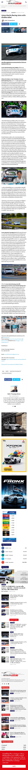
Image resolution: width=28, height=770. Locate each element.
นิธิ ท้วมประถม (6, 337)
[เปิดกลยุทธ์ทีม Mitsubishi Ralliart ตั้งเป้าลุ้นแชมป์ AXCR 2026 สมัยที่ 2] (5, 727)
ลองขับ (5, 340)
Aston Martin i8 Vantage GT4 (15, 371)
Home (2, 5)
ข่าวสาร (5, 5)
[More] (19, 24)
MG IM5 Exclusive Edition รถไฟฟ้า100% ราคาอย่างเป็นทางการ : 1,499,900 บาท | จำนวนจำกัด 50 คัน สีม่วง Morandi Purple (18, 612)
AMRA (7, 371)
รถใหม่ (19, 339)
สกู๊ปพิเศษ (12, 720)
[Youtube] (15, 406)
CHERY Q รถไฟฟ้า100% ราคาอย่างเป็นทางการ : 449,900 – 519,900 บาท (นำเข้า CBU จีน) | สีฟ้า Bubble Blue (13, 588)
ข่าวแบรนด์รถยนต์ (11, 364)
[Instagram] (4, 684)
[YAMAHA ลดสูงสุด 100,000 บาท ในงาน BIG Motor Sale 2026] (5, 605)
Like (26, 548)
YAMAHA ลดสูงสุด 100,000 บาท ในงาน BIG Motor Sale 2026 (18, 603)
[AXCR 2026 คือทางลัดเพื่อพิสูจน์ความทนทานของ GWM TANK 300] (5, 720)
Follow (25, 551)
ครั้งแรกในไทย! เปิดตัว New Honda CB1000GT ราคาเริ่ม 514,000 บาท (16, 596)
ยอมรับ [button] (14, 766)
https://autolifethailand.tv (14, 396)
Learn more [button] (5, 762)
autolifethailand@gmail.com (12, 354)
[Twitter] (6, 684)
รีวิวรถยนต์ (3, 364)
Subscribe (24, 562)
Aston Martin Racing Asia (6, 373)
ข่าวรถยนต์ (10, 5)
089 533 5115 (7, 351)
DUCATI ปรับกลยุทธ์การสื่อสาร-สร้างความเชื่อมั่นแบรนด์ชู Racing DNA (17, 734)
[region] (14, 455)
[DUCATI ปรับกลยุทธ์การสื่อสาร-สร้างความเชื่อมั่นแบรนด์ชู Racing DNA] (5, 735)
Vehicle (3, 599)
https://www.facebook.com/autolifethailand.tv (13, 360)
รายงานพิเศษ (13, 736)
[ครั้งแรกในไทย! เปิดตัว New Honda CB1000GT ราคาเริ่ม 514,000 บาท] (5, 598)
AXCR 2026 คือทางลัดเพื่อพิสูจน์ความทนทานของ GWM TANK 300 (17, 718)
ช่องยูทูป (18, 340)
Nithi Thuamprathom (10, 20)
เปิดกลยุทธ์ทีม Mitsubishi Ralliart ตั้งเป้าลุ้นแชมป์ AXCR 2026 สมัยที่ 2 (18, 725)
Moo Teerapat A (4, 591)
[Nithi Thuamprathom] (2, 20)
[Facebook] (12, 406)
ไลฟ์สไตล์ (17, 364)
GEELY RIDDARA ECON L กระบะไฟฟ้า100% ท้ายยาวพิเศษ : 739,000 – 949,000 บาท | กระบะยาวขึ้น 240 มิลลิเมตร (18, 660)
